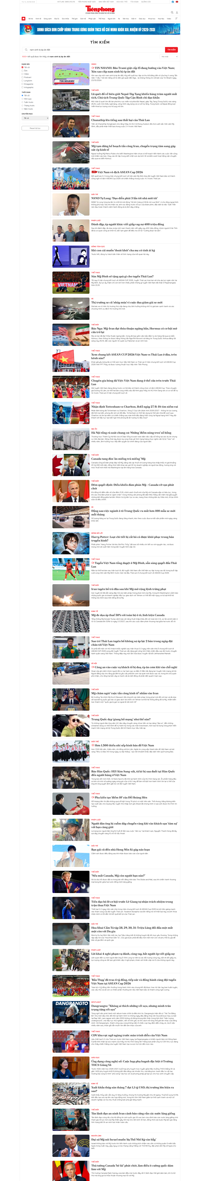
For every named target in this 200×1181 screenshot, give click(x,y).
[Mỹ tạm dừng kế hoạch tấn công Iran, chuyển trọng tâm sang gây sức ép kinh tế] (70, 152)
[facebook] (172, 2)
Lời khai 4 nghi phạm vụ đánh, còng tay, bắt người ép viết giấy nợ (133, 954)
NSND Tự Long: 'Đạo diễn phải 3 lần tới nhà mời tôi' (124, 198)
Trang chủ (23, 18)
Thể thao (101, 19)
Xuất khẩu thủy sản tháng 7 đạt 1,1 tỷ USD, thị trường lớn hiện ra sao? (132, 1089)
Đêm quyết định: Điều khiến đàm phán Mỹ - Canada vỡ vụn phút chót (132, 486)
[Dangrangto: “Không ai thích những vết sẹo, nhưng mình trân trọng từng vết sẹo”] (70, 1012)
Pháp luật (92, 19)
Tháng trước (29, 105)
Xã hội (30, 19)
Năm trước (28, 109)
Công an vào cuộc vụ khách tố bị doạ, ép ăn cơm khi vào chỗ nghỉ (136, 667)
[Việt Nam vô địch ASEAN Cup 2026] (70, 178)
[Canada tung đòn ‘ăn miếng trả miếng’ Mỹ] (70, 465)
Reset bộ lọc (35, 128)
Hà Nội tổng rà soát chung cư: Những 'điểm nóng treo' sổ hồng (131, 432)
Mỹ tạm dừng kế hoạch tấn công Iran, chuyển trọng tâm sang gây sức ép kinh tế (133, 147)
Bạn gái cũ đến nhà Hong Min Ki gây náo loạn (120, 849)
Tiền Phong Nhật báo (87, 2)
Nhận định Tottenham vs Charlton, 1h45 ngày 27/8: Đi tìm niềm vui (134, 406)
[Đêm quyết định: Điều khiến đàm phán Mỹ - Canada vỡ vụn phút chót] (70, 491)
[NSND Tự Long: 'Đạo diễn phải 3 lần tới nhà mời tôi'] (70, 204)
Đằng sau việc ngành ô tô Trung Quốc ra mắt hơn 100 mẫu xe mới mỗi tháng (133, 512)
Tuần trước (28, 102)
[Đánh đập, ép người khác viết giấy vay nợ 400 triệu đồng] (70, 230)
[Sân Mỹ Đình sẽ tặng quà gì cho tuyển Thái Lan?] (70, 283)
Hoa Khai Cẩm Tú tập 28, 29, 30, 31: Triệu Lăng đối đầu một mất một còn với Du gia (132, 929)
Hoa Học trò (122, 2)
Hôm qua (27, 99)
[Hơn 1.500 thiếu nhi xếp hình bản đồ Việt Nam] (70, 752)
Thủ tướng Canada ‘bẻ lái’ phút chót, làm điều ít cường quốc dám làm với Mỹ (132, 1167)
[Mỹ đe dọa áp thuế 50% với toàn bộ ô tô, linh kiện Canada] (70, 621)
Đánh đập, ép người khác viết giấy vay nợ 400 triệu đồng (127, 224)
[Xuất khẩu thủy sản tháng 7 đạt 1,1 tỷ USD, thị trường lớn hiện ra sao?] (70, 1094)
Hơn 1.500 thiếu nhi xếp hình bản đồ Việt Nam (124, 745)
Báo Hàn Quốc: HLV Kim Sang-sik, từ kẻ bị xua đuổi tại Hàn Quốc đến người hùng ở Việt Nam (133, 773)
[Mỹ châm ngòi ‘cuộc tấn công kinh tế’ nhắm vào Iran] (70, 699)
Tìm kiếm (100, 42)
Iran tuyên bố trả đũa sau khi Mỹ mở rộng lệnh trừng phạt (128, 589)
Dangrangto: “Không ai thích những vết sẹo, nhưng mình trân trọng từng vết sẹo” (131, 1007)
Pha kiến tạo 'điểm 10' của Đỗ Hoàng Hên (121, 797)
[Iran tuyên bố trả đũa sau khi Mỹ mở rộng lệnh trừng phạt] (70, 595)
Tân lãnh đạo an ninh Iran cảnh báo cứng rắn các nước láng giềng (133, 1113)
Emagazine (28, 84)
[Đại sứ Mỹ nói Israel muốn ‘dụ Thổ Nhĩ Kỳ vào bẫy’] (70, 1146)
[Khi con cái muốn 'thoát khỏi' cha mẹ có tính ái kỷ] (70, 256)
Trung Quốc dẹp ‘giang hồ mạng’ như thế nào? (121, 719)
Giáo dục (142, 19)
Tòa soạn (134, 2)
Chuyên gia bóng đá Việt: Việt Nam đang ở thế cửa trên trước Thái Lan (133, 382)
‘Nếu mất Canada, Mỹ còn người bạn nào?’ (118, 875)
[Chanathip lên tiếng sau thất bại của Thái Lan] (70, 126)
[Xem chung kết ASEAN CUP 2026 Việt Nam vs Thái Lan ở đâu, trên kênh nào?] (70, 361)
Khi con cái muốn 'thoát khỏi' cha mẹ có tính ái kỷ (123, 250)
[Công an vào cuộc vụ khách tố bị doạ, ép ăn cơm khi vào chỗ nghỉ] (70, 673)
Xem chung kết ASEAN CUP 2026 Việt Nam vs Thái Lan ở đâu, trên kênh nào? (134, 356)
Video (169, 19)
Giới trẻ (83, 19)
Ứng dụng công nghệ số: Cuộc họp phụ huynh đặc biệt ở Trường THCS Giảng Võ (132, 1063)
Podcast (27, 77)
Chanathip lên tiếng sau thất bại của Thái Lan (120, 120)
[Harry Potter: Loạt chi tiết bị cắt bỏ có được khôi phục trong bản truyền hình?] (70, 543)
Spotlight (96, 1002)
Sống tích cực (98, 246)
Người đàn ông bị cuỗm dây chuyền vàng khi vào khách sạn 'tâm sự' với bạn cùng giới (134, 825)
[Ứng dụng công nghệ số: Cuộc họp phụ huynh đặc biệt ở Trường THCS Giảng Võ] (70, 1068)
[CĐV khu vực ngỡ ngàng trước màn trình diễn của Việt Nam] (70, 1041)
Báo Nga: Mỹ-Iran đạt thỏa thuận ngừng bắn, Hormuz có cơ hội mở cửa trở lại (134, 330)
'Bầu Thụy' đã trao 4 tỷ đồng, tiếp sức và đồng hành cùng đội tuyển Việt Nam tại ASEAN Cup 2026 (133, 981)
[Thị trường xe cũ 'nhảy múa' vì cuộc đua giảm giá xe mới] (70, 309)
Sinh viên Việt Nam (106, 2)
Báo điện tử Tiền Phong (100, 10)
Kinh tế (38, 19)
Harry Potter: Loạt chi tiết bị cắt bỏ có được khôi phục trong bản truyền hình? (132, 538)
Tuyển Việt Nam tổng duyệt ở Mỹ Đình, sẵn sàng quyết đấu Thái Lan (134, 564)
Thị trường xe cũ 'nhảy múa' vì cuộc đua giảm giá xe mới (126, 302)
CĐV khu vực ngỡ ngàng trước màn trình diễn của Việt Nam (129, 1035)
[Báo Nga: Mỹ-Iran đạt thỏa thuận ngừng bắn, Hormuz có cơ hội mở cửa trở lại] (70, 335)
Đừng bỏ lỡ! (97, 533)
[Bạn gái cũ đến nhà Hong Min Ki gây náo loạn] (70, 856)
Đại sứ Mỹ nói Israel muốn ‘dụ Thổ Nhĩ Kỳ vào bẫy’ (123, 1139)
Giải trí (133, 19)
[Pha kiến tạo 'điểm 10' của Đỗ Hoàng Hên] (70, 804)
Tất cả (27, 67)
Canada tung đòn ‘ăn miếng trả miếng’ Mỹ (118, 459)
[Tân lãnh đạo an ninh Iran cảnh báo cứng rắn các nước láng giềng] (70, 1120)
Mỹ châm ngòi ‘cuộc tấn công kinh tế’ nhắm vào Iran (124, 693)
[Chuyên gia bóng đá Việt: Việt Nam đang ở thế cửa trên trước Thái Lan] (70, 387)
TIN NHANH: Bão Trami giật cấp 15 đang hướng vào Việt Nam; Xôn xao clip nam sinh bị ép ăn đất (133, 69)
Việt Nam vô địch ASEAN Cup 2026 (120, 172)
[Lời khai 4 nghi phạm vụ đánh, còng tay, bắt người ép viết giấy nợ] (70, 960)
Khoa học (151, 19)
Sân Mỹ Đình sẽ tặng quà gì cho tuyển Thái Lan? (122, 276)
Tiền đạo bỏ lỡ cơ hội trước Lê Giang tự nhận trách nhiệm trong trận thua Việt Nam (132, 903)
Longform (28, 80)
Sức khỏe (65, 19)
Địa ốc (56, 19)
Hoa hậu (161, 19)
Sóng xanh (48, 19)
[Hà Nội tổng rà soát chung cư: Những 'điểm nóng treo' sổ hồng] (70, 439)
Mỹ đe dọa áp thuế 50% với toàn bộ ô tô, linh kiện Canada (128, 615)
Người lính (111, 19)
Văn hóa (126, 19)
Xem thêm (176, 18)
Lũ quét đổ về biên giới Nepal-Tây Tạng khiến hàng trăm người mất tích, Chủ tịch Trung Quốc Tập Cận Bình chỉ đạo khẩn (134, 95)
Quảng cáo (146, 2)
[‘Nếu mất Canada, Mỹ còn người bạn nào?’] (70, 882)
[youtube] (177, 2)
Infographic (29, 87)
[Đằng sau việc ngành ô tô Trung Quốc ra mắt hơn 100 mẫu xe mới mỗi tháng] (70, 517)
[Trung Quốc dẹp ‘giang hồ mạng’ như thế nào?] (70, 725)
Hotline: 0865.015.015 (66, 2)
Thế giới (75, 19)
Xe (119, 19)
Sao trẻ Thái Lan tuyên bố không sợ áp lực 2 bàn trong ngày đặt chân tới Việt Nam (132, 642)
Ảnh (25, 70)
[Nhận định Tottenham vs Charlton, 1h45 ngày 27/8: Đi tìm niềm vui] (70, 413)
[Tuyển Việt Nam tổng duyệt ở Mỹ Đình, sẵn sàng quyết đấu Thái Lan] (70, 569)
